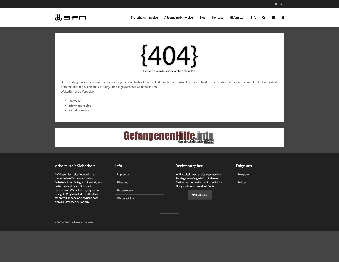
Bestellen (201, 194)
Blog (203, 17)
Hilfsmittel (237, 17)
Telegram (243, 174)
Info (253, 17)
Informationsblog (79, 105)
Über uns (122, 182)
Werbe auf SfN (125, 198)
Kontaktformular (79, 110)
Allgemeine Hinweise (178, 17)
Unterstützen (125, 190)
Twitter (242, 182)
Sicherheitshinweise (144, 17)
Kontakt (217, 17)
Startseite (74, 101)
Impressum (123, 174)
